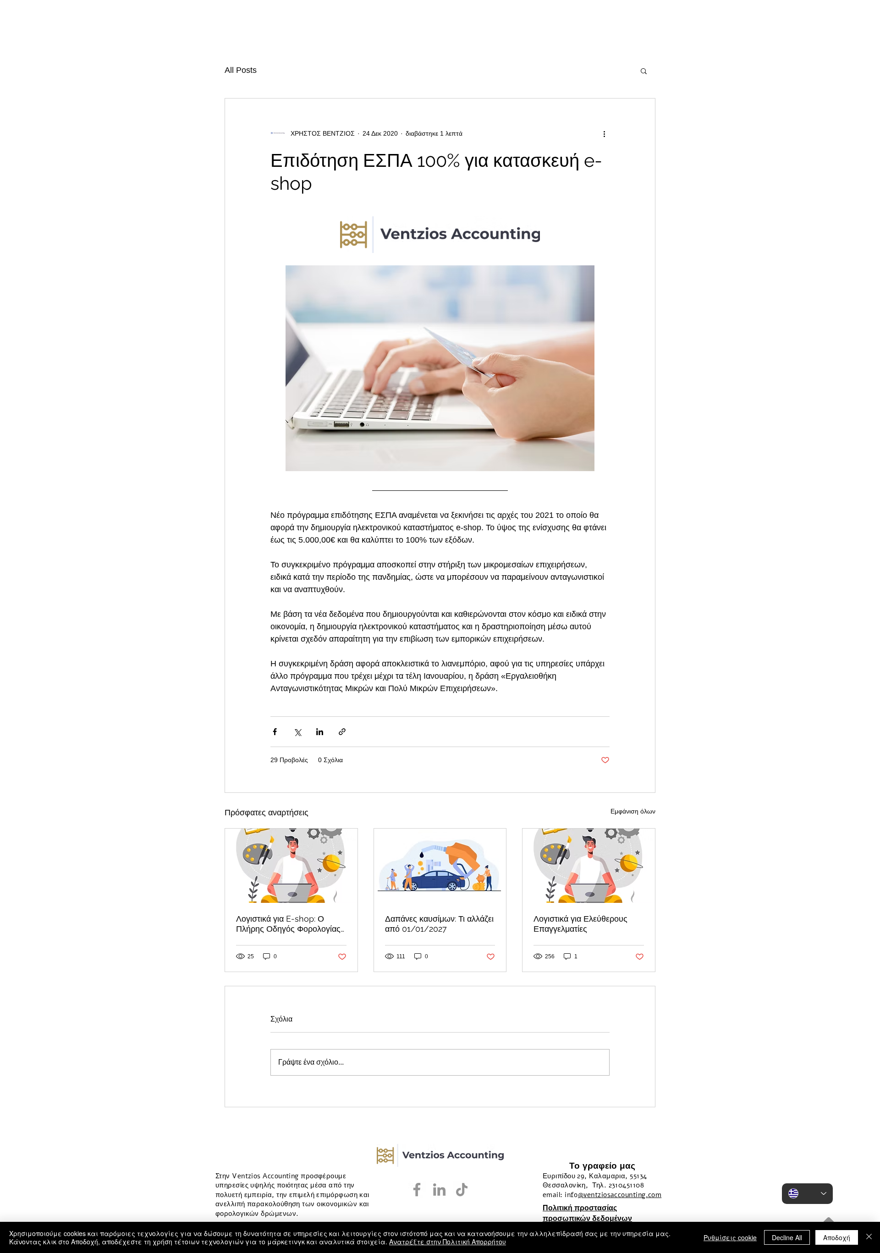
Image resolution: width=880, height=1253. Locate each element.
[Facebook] (417, 1189)
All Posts (241, 70)
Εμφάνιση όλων (632, 811)
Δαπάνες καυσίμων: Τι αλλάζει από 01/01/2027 (439, 924)
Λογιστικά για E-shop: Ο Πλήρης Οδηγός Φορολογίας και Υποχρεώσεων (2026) (288, 924)
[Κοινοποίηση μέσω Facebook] (274, 731)
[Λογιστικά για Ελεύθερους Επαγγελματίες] (588, 866)
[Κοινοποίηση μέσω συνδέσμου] (342, 731)
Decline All (787, 1237)
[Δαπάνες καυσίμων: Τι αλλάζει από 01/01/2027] (440, 866)
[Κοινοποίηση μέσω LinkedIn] (319, 731)
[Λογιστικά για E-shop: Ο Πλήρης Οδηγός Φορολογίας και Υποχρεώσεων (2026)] (291, 866)
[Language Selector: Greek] (807, 1193)
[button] (643, 70)
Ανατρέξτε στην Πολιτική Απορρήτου (447, 1241)
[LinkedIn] (439, 1189)
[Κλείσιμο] (869, 1237)
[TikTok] (462, 1189)
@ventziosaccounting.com (619, 1194)
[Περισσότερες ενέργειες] (604, 133)
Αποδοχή (836, 1237)
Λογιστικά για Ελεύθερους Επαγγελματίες (580, 924)
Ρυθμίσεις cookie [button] (730, 1237)
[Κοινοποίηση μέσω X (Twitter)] (297, 731)
